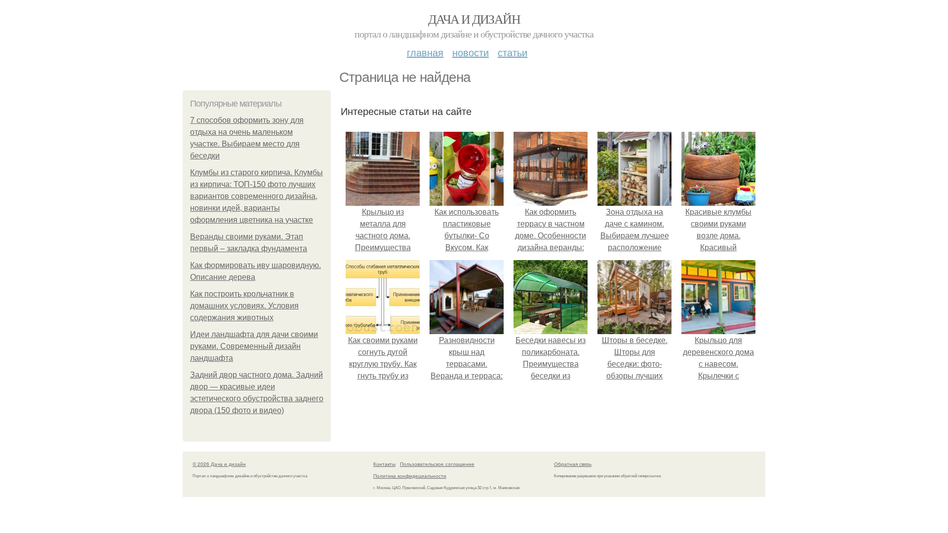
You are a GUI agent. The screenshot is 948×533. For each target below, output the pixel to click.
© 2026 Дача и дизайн (219, 463)
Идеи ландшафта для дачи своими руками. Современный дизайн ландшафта (254, 346)
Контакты (384, 463)
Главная (425, 52)
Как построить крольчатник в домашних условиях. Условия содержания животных (244, 306)
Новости (470, 52)
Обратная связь (573, 463)
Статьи (512, 52)
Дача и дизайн (474, 18)
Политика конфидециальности (409, 475)
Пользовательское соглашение (437, 463)
